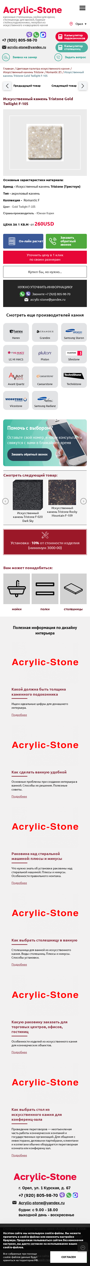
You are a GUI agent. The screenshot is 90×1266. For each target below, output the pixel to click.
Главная (8, 68)
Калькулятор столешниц (73, 47)
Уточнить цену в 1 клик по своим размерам (45, 257)
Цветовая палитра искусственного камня (43, 68)
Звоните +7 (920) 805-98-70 (51, 294)
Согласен (68, 1256)
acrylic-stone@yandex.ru (26, 47)
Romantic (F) (54, 72)
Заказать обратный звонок (68, 241)
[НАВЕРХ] (83, 1247)
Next (83, 501)
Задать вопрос (75, 57)
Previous (5, 501)
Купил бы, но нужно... (45, 272)
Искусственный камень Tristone (23, 72)
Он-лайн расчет (31, 241)
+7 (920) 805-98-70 (19, 40)
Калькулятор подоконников (74, 36)
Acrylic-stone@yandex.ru (42, 1202)
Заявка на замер (25, 57)
